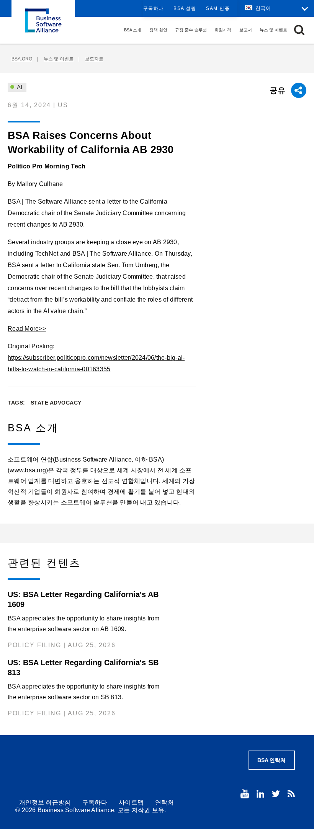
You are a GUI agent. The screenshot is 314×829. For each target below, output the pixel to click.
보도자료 (94, 59)
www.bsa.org (28, 470)
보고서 (245, 30)
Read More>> (27, 328)
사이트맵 (131, 802)
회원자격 (222, 30)
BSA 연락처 (271, 760)
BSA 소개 (132, 30)
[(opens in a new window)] (244, 793)
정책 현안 (158, 30)
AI (19, 87)
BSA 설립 (184, 8)
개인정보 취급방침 (45, 802)
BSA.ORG (21, 59)
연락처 (164, 802)
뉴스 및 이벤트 (273, 30)
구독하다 (153, 8)
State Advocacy (56, 403)
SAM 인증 (218, 8)
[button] (299, 30)
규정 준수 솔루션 (191, 30)
